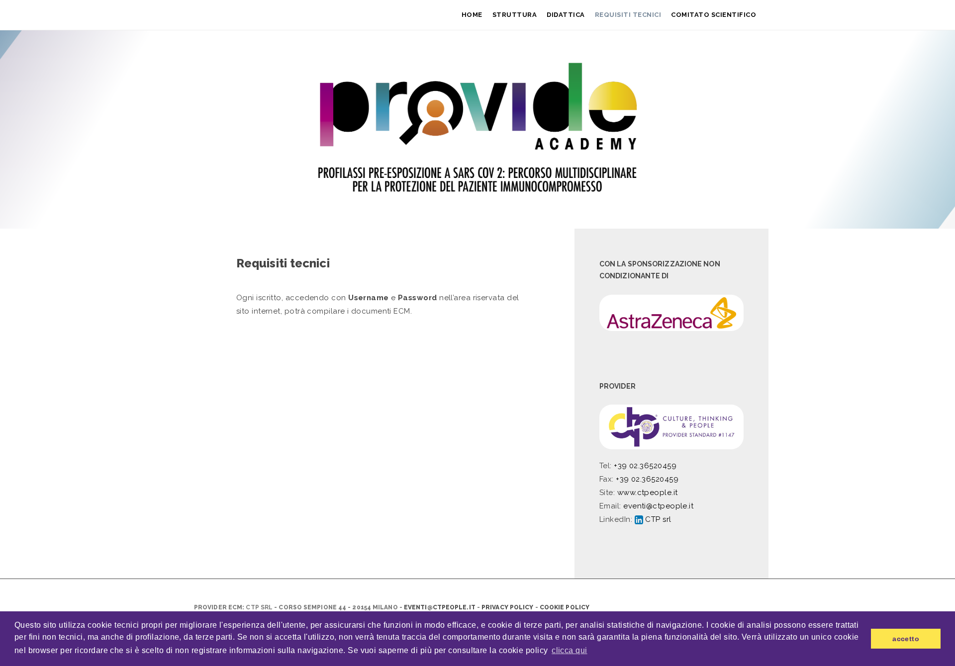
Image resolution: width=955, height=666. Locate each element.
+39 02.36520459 (645, 465)
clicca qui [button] (569, 650)
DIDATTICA (566, 14)
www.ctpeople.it (647, 492)
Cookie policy (564, 607)
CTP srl (657, 519)
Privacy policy (507, 607)
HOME (472, 14)
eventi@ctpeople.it (658, 505)
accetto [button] (905, 639)
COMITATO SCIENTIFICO (713, 14)
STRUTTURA (514, 14)
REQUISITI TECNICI (628, 14)
